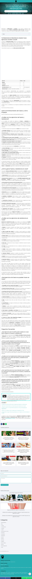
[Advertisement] (16, 21)
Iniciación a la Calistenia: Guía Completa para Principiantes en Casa (13, 410)
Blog (6, 572)
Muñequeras (3, 535)
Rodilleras (2, 541)
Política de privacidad (7, 561)
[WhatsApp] (6, 424)
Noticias (2, 537)
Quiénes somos (13, 561)
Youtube (5, 564)
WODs (2, 547)
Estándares (2, 532)
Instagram (2, 564)
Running (2, 544)
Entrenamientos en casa (4, 531)
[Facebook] (1, 424)
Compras (2, 528)
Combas (2, 525)
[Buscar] (26, 11)
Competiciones (3, 526)
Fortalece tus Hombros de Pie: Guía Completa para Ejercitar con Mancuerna (14, 404)
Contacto (2, 561)
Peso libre (21, 573)
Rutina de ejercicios (4, 545)
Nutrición (2, 538)
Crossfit (2, 529)
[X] (4, 424)
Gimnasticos (3, 534)
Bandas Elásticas (3, 522)
